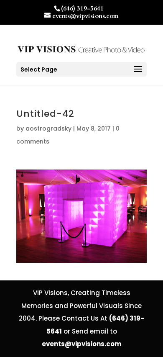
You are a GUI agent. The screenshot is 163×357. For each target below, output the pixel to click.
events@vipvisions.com (81, 343)
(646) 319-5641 (82, 8)
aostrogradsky (48, 128)
